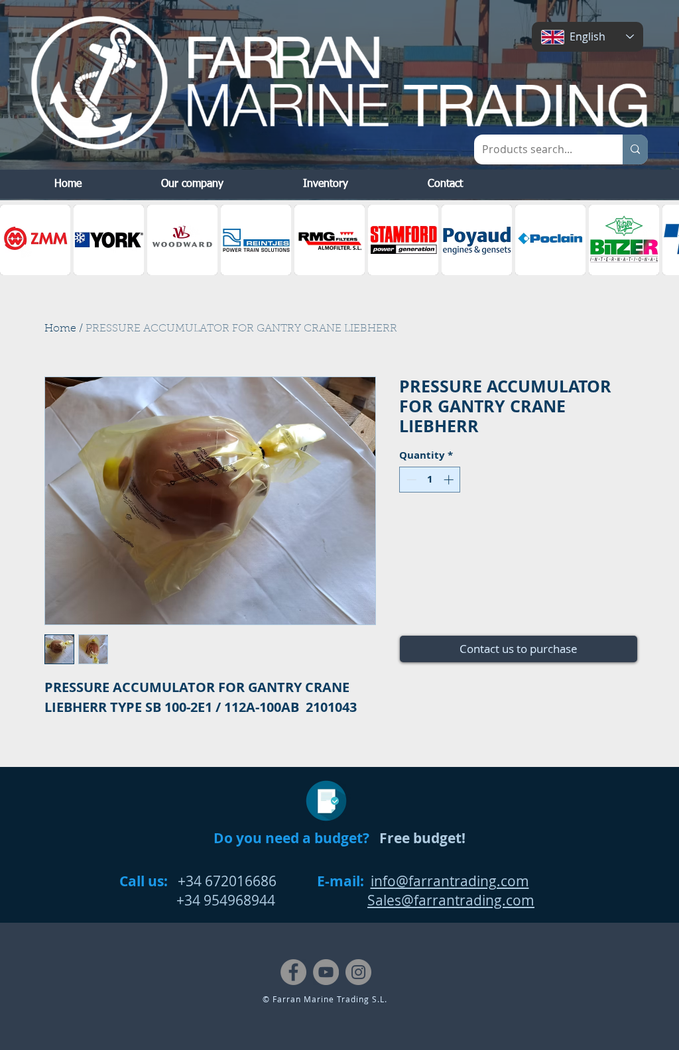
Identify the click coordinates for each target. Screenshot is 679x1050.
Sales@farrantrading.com (450, 900)
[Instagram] (358, 972)
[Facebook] (293, 972)
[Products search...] (635, 149)
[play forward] (662, 240)
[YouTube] (326, 972)
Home (60, 328)
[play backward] (16, 240)
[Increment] (450, 479)
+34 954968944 (197, 900)
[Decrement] (410, 479)
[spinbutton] (430, 479)
